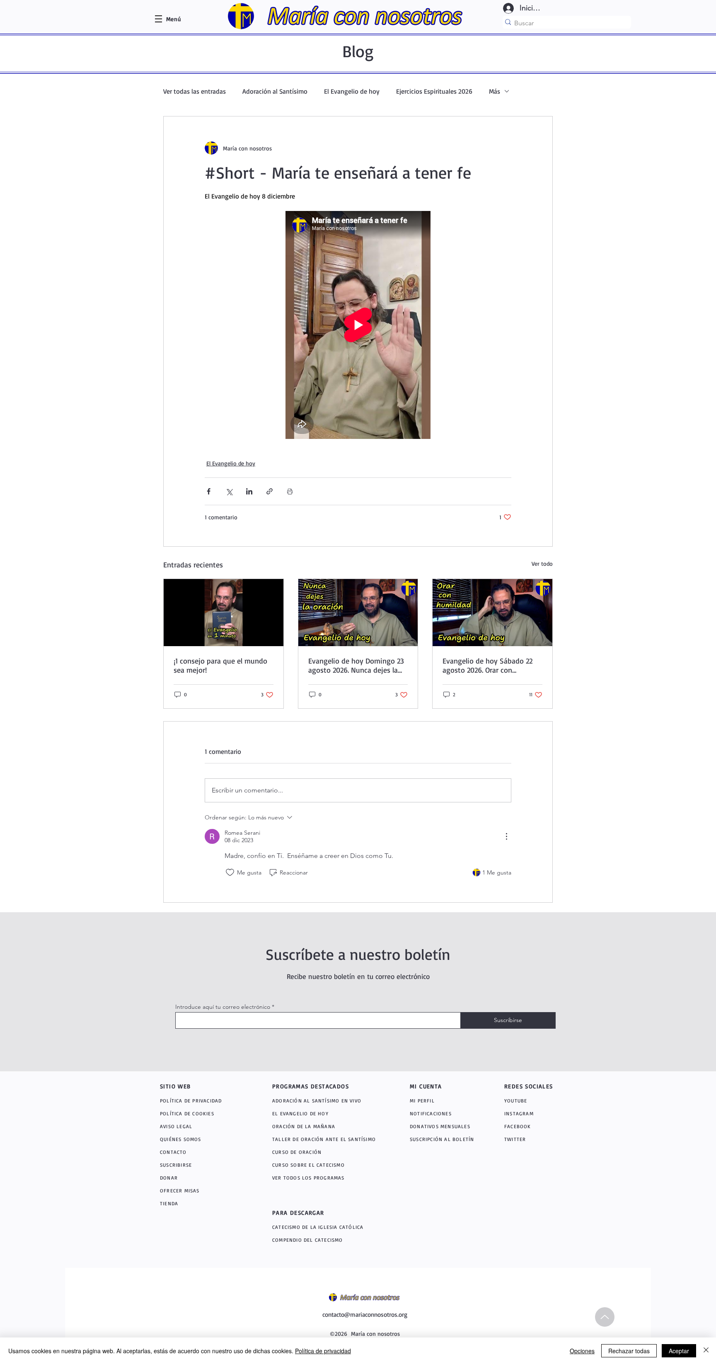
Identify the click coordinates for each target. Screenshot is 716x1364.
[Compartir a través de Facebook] (209, 491)
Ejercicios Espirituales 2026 (434, 91)
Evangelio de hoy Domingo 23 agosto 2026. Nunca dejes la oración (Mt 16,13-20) (356, 665)
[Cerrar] (706, 1350)
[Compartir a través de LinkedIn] (249, 491)
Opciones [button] (582, 1351)
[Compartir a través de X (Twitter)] (229, 491)
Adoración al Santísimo (274, 91)
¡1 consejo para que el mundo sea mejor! (220, 665)
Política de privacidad (323, 1351)
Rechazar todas (629, 1351)
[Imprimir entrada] (290, 491)
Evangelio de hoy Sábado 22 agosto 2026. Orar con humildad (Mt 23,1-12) (487, 665)
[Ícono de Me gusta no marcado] (230, 872)
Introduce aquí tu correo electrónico (222, 1007)
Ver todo (542, 563)
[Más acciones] (506, 836)
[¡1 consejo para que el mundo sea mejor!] (223, 612)
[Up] (604, 1317)
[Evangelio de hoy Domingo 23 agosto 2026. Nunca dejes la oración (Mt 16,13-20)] (358, 612)
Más (494, 91)
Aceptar (679, 1351)
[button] (173, 19)
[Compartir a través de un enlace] (269, 491)
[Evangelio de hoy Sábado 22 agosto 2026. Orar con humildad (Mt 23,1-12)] (492, 612)
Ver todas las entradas (194, 91)
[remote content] (358, 325)
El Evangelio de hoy (352, 91)
